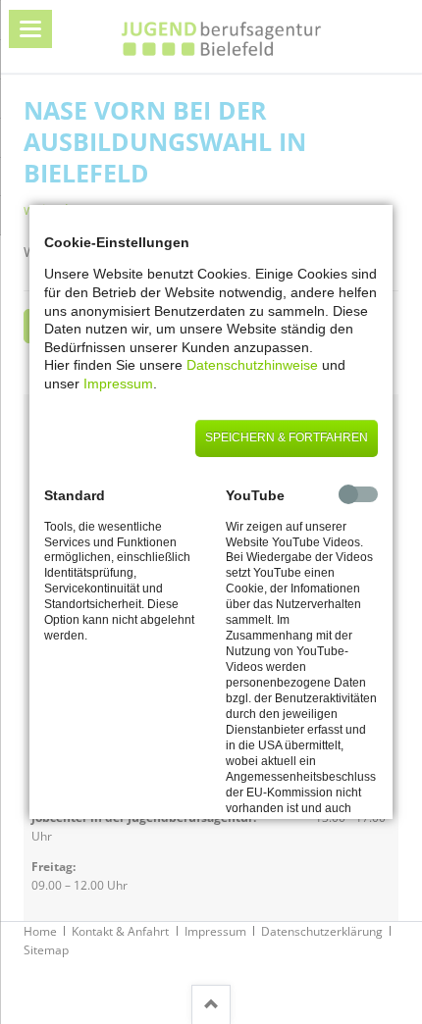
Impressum (118, 383)
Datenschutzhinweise (252, 365)
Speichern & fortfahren (286, 437)
